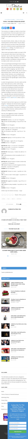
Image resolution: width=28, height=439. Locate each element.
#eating (6, 105)
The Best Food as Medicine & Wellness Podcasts (18, 300)
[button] (2, 244)
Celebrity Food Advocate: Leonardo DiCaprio (17, 341)
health (13, 198)
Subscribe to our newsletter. (7, 403)
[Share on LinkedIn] (19, 204)
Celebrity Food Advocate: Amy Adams (19, 324)
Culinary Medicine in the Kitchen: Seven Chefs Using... (14, 251)
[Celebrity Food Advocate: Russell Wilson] (5, 359)
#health (14, 97)
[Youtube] (17, 1)
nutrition (19, 198)
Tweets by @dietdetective (7, 272)
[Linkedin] (15, 1)
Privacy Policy (4, 400)
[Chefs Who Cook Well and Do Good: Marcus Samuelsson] (5, 350)
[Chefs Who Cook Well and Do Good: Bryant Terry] (5, 334)
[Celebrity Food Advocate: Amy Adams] (5, 326)
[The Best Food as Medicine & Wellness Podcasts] (5, 301)
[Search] (26, 13)
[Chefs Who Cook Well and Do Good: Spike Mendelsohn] (5, 317)
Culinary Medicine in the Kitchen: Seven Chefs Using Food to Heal (18, 284)
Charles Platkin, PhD (11, 23)
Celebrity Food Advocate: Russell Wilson (17, 357)
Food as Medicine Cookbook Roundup (18, 291)
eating (3, 198)
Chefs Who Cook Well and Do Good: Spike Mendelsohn (18, 316)
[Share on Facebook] (16, 204)
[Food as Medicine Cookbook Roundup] (5, 293)
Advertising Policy (5, 397)
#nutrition (8, 97)
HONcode (13, 382)
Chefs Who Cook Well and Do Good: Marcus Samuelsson (18, 349)
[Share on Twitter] (17, 204)
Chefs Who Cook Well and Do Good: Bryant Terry (18, 332)
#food (7, 47)
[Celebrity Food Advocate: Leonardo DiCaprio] (5, 342)
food (8, 198)
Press (2, 406)
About (2, 391)
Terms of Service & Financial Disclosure (10, 394)
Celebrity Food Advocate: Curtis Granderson (17, 308)
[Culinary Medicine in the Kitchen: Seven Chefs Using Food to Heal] (14, 240)
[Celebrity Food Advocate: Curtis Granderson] (5, 309)
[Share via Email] (20, 204)
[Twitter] (11, 1)
